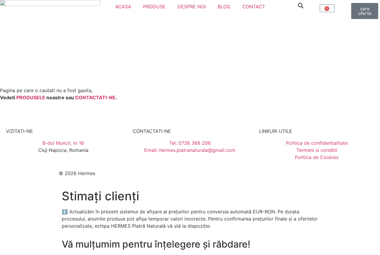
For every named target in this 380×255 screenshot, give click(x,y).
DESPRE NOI (192, 7)
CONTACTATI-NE (95, 97)
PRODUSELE (30, 97)
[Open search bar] (301, 5)
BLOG (224, 7)
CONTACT (253, 7)
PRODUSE (154, 7)
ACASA (123, 7)
